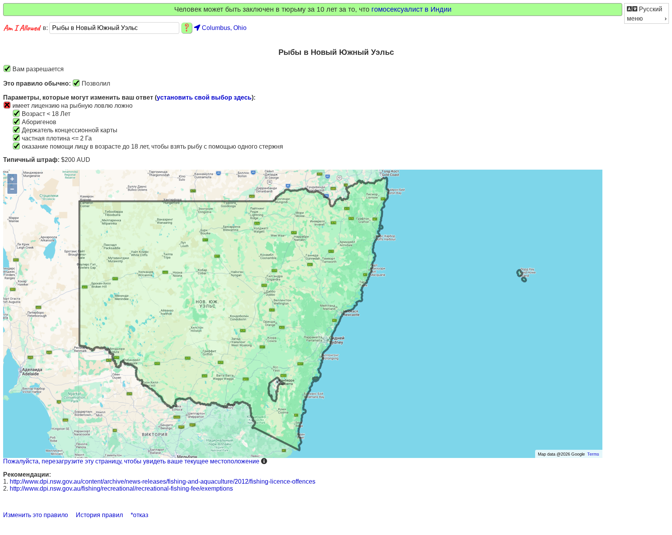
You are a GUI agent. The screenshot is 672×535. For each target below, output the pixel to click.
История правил (99, 515)
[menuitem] (646, 9)
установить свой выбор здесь (204, 97)
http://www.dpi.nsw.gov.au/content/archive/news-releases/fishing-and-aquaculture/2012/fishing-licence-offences (162, 481)
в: (46, 28)
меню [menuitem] (635, 18)
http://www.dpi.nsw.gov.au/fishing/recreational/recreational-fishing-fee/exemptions (121, 488)
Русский (649, 9)
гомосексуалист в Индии (411, 9)
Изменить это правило (35, 515)
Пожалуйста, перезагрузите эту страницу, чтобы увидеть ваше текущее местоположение (131, 461)
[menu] (646, 13)
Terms (593, 454)
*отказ (139, 515)
